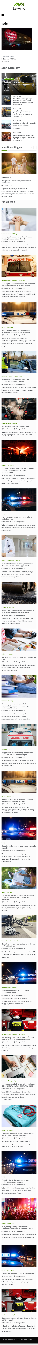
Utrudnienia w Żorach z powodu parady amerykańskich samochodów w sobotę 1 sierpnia (24, 126)
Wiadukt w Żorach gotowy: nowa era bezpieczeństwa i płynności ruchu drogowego (23, 101)
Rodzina (4, 654)
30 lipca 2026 (18, 116)
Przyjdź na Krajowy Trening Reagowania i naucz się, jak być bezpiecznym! (18, 754)
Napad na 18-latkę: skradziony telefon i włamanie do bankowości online (17, 800)
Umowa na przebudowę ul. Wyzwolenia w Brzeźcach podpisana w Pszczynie (18, 611)
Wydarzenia (22, 280)
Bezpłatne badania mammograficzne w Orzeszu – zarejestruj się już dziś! (17, 565)
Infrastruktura (5, 941)
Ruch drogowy (18, 376)
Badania (4, 560)
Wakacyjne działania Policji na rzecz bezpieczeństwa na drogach (16, 381)
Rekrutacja (10, 327)
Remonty (11, 607)
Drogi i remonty (8, 78)
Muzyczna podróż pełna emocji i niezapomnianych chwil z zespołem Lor (17, 1228)
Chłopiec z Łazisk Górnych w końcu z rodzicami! (16, 182)
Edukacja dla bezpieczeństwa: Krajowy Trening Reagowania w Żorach (17, 238)
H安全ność (4, 376)
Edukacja (14, 234)
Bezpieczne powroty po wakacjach (15, 426)
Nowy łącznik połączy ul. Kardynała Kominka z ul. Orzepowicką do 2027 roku (22, 113)
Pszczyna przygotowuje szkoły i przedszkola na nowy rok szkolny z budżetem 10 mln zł (15, 706)
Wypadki (14, 987)
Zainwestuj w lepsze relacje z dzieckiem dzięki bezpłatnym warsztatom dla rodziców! (18, 897)
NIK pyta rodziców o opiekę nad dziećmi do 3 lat (19, 658)
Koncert (4, 1223)
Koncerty (4, 465)
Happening (4, 749)
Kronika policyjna (6, 177)
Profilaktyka (10, 560)
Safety (10, 749)
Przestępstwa (10, 796)
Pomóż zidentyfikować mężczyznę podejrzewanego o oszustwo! (15, 1181)
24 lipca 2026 (18, 140)
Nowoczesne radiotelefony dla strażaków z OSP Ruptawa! (19, 1319)
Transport (19, 941)
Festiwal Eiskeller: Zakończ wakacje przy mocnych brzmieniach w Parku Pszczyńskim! (18, 470)
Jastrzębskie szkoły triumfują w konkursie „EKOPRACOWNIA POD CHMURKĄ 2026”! (18, 1085)
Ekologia (10, 1081)
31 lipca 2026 (18, 104)
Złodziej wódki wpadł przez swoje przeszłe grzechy (19, 847)
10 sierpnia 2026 (7, 185)
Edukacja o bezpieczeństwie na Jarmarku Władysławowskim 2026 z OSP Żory (18, 285)
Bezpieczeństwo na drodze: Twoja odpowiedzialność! (15, 992)
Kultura (3, 1130)
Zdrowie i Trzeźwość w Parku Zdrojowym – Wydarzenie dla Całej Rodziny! (18, 1134)
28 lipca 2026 (18, 128)
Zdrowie (17, 560)
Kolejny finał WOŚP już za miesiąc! (9, 60)
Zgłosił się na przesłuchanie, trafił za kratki (19, 1273)
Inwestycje (5, 607)
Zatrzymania (10, 514)
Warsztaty (9, 892)
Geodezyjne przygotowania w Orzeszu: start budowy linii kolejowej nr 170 (19, 84)
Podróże (14, 423)
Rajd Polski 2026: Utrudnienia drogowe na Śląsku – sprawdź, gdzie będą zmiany (24, 137)
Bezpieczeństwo (6, 234)
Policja (3, 327)
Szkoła (3, 892)
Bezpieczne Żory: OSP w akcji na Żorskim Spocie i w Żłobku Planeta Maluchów (18, 1038)
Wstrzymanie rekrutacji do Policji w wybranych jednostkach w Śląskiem (16, 331)
